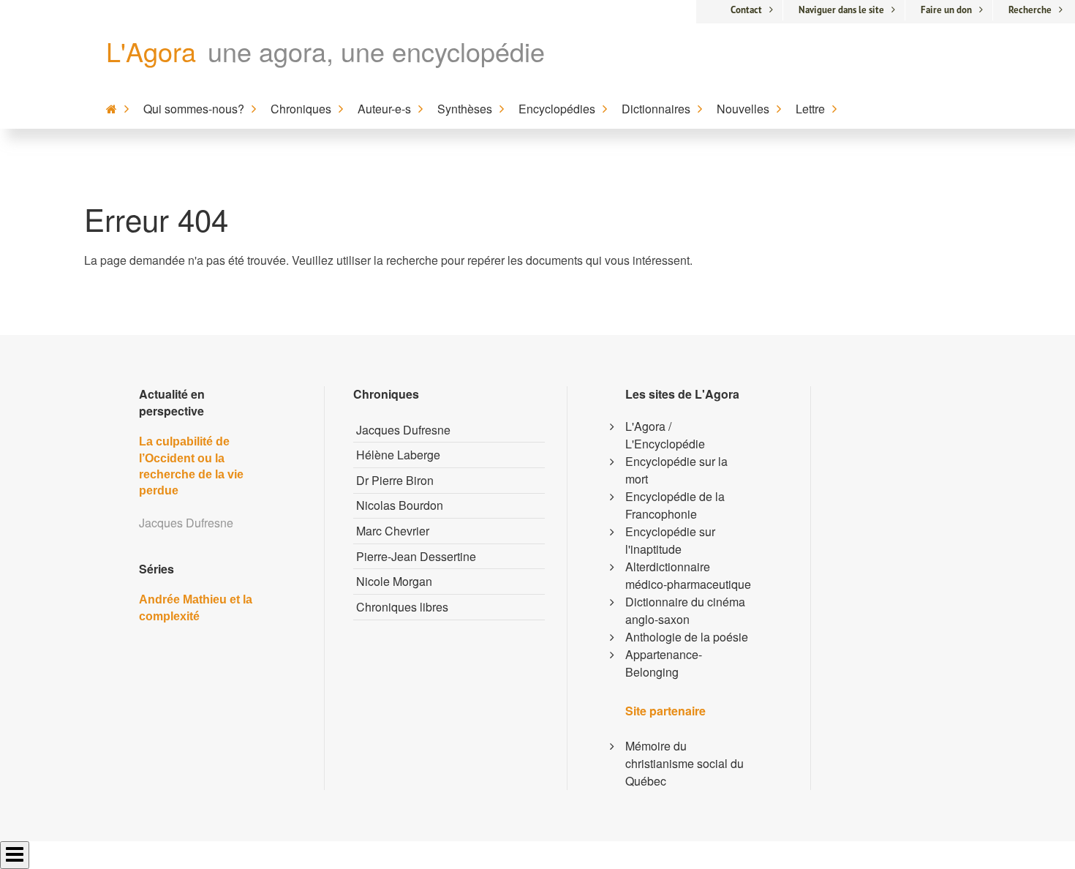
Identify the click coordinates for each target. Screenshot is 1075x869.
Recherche (1030, 10)
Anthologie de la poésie (686, 636)
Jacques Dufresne (403, 429)
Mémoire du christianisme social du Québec (684, 763)
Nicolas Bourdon (399, 505)
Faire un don (946, 10)
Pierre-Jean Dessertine (416, 556)
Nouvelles (743, 108)
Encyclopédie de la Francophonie (675, 505)
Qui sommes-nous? (193, 108)
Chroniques (301, 108)
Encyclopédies (556, 108)
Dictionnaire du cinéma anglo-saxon (685, 610)
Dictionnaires (656, 108)
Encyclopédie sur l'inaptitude (670, 540)
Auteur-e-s (384, 108)
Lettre (810, 108)
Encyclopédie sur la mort (676, 470)
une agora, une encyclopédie (376, 51)
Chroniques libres (402, 606)
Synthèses (464, 108)
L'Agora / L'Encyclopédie (665, 435)
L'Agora (151, 51)
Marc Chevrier (392, 530)
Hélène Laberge (398, 454)
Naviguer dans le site (841, 10)
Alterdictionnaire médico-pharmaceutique (688, 575)
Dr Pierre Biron (395, 480)
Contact (746, 10)
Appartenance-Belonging (663, 663)
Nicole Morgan (394, 581)
